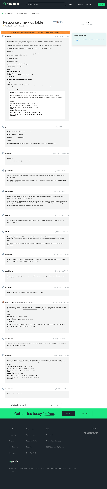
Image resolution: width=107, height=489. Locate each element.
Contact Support (35, 13)
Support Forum (9, 13)
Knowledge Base (22, 13)
